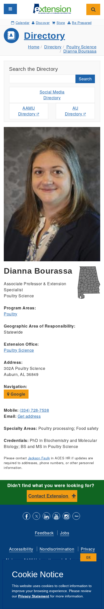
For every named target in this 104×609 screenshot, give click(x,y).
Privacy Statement (33, 596)
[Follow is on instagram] (66, 517)
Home (33, 47)
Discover (43, 22)
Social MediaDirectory (52, 95)
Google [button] (17, 394)
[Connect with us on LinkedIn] (46, 517)
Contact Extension (48, 495)
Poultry (10, 314)
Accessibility (21, 549)
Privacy (88, 549)
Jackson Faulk (39, 458)
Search (85, 79)
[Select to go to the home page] (52, 8)
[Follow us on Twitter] (36, 517)
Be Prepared (82, 22)
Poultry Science (81, 47)
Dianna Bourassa (80, 51)
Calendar (23, 22)
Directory (44, 35)
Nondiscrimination (57, 549)
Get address (29, 416)
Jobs (64, 533)
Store (61, 22)
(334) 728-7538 (34, 410)
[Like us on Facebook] (26, 517)
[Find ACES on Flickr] (76, 517)
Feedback (44, 533)
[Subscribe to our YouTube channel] (56, 517)
